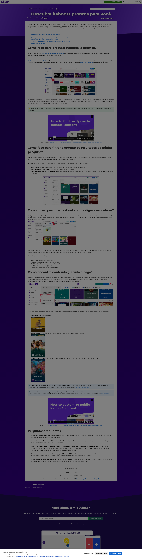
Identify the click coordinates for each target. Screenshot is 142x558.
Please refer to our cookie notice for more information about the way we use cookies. (42, 556)
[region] (71, 553)
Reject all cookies (101, 553)
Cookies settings (88, 553)
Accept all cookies (115, 553)
